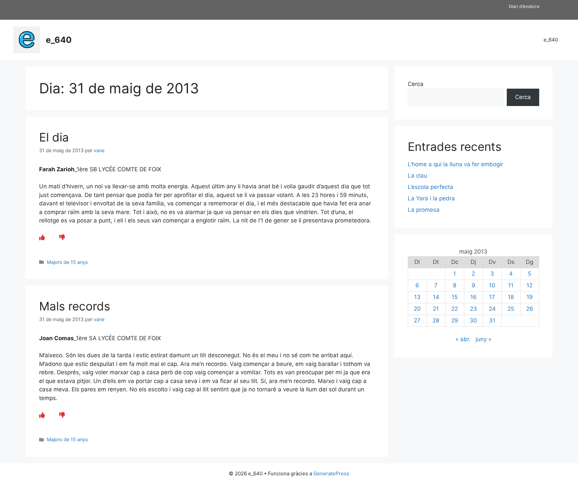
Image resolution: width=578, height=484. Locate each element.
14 (436, 297)
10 (492, 285)
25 (510, 308)
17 (492, 297)
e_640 (59, 40)
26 (529, 308)
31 (492, 320)
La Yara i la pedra (431, 198)
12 (529, 285)
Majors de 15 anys (67, 262)
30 (473, 320)
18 (511, 297)
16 (473, 297)
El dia (54, 137)
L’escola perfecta (430, 187)
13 (417, 297)
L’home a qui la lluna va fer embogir (455, 164)
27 (417, 320)
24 (492, 308)
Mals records (74, 306)
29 (454, 320)
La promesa (424, 209)
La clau (417, 175)
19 (529, 297)
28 (435, 320)
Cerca (415, 84)
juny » (483, 339)
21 (436, 308)
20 (417, 308)
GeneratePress (331, 473)
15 (455, 297)
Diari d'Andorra (524, 6)
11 (510, 285)
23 (473, 308)
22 (454, 308)
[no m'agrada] (62, 237)
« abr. (463, 339)
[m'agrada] (42, 237)
